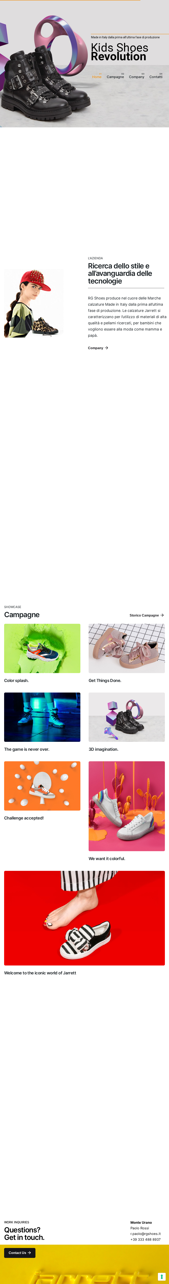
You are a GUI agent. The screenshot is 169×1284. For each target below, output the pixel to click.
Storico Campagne (144, 615)
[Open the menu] (10, 77)
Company (95, 348)
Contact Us (17, 1253)
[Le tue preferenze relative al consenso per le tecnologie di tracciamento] (162, 1277)
